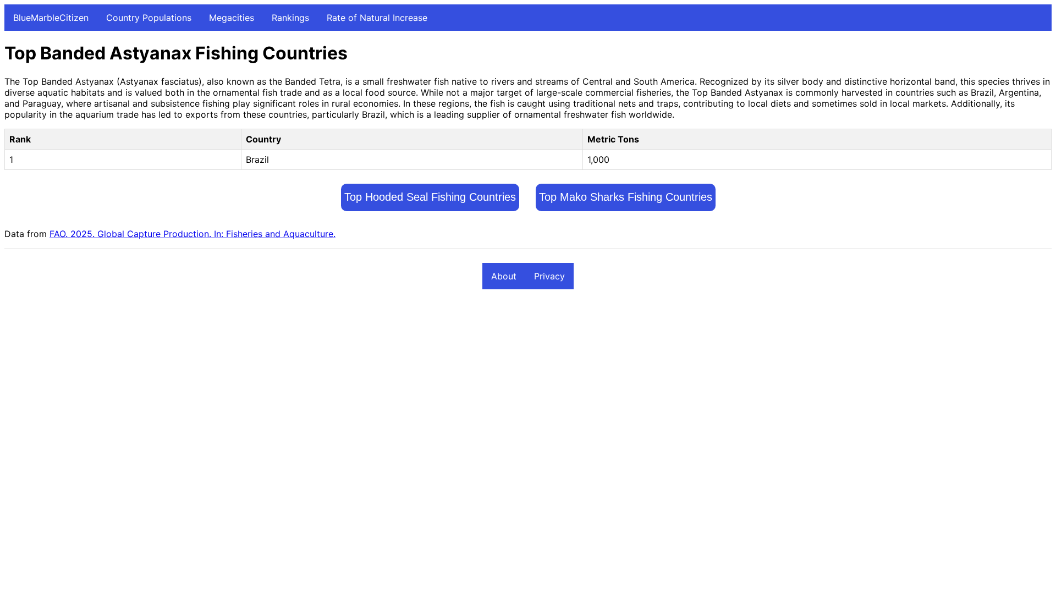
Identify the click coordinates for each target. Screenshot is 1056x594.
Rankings (290, 17)
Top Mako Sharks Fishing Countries (625, 197)
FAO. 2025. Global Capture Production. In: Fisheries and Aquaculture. (193, 233)
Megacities (231, 17)
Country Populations (148, 17)
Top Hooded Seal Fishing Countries (430, 197)
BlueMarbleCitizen (51, 17)
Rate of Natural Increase (377, 17)
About (503, 276)
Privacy (549, 276)
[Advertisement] (334, 380)
